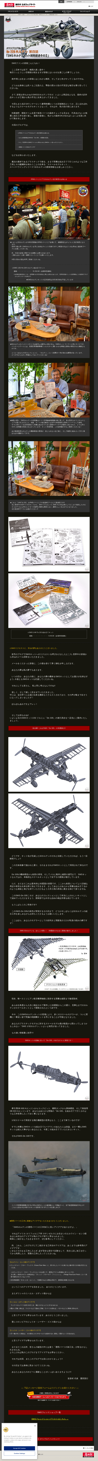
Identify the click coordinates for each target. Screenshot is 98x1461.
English (79, 1)
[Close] (35, 1426)
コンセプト (13, 11)
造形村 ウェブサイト (10, 14)
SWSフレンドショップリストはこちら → (50, 1419)
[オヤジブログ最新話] (67, 11)
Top (61, 1)
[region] (19, 1441)
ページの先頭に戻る (88, 1448)
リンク (91, 6)
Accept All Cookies (19, 1448)
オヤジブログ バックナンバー (50, 1439)
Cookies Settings (19, 1453)
